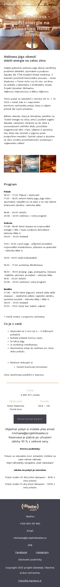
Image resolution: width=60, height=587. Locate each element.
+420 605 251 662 (30, 523)
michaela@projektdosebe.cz (30, 537)
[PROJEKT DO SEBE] (9, 4)
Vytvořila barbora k (29, 580)
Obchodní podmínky (30, 559)
